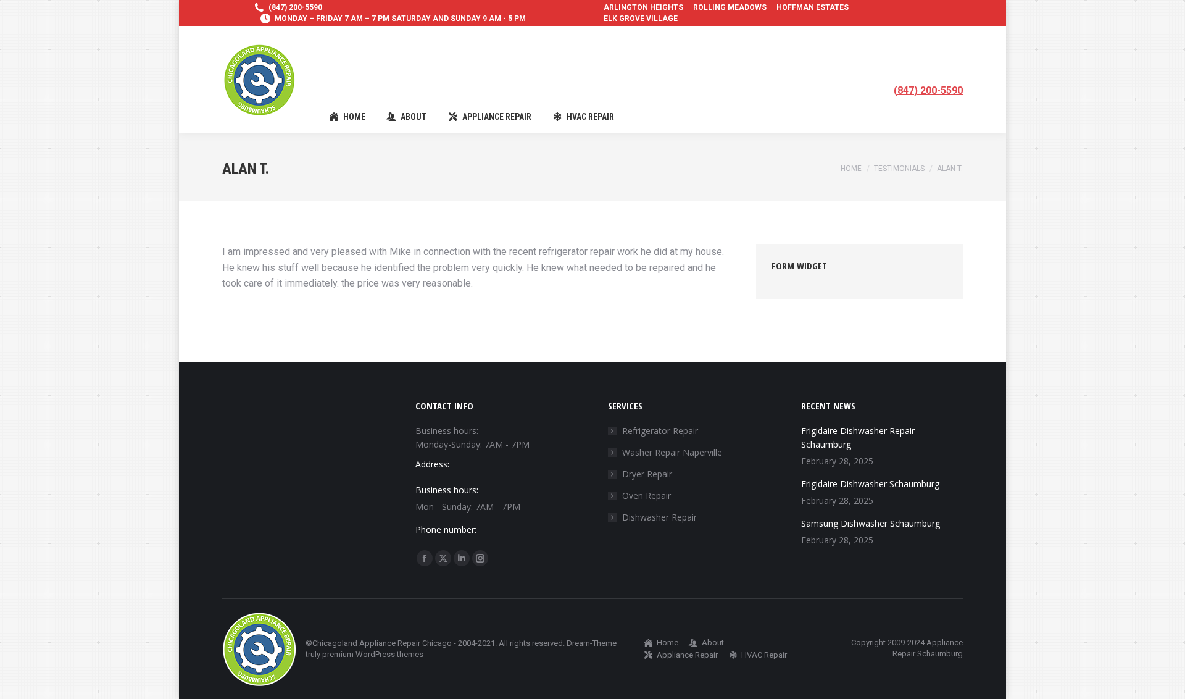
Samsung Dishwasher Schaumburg (870, 523)
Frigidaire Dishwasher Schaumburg (870, 484)
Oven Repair (646, 495)
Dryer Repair (647, 474)
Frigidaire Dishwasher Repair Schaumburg (858, 437)
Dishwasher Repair (659, 517)
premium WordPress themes (372, 654)
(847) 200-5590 (295, 7)
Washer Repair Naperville (672, 452)
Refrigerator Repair (660, 431)
